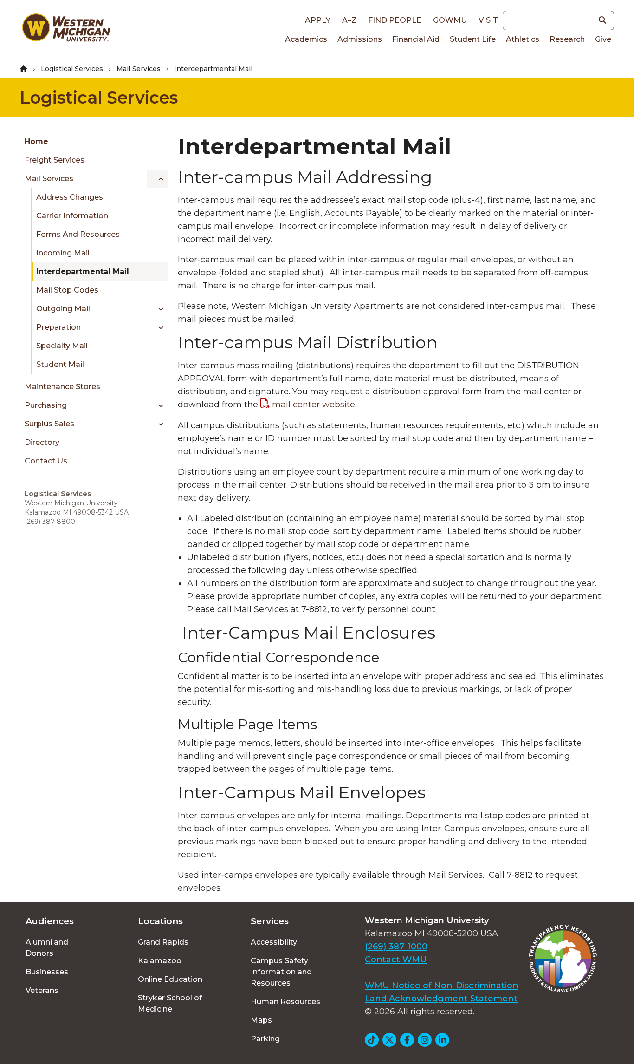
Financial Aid (416, 39)
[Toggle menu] (157, 179)
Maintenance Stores (62, 386)
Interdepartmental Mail (82, 271)
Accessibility (274, 942)
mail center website (313, 404)
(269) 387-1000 (396, 946)
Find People (394, 20)
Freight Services (54, 160)
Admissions (359, 39)
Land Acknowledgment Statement (441, 998)
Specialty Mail (62, 345)
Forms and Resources (78, 234)
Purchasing (46, 405)
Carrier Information (72, 215)
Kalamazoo (159, 960)
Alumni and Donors (47, 948)
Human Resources (285, 1001)
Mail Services (138, 69)
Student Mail (60, 364)
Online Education (170, 979)
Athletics (522, 39)
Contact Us (46, 461)
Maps (261, 1020)
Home (36, 141)
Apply (317, 20)
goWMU (450, 20)
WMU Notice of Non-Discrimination (441, 985)
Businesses (47, 971)
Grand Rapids (163, 942)
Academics (306, 39)
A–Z (349, 20)
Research (567, 39)
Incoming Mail (63, 252)
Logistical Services (72, 69)
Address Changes (69, 197)
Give (603, 39)
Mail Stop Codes (67, 290)
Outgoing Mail (63, 308)
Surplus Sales (49, 423)
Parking (265, 1038)
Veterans (42, 990)
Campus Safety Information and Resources (281, 971)
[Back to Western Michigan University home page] (66, 29)
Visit (488, 20)
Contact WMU (396, 959)
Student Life (473, 39)
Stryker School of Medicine (170, 1003)
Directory (42, 442)
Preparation (58, 327)
